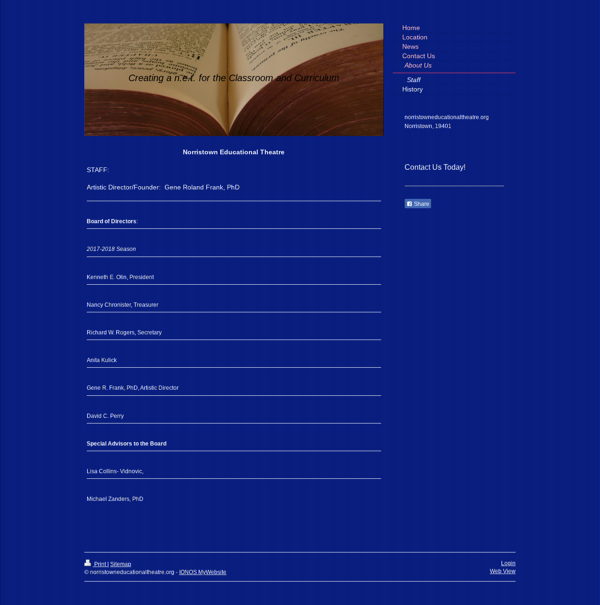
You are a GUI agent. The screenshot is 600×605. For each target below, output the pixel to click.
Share (420, 204)
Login (508, 563)
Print (100, 564)
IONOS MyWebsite (202, 572)
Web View (503, 571)
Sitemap (120, 564)
